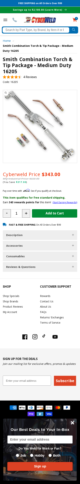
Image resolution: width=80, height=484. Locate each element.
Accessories (14, 245)
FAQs (43, 312)
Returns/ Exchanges (52, 317)
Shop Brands (10, 301)
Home (7, 40)
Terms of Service (50, 322)
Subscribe (65, 380)
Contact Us (46, 301)
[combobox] (36, 30)
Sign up (40, 466)
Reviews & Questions (21, 267)
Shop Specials (11, 296)
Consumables (15, 256)
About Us (45, 306)
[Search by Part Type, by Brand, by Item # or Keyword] (73, 30)
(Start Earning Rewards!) (64, 202)
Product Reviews (13, 306)
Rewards (45, 296)
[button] (20, 77)
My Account (10, 312)
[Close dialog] (73, 423)
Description (14, 235)
